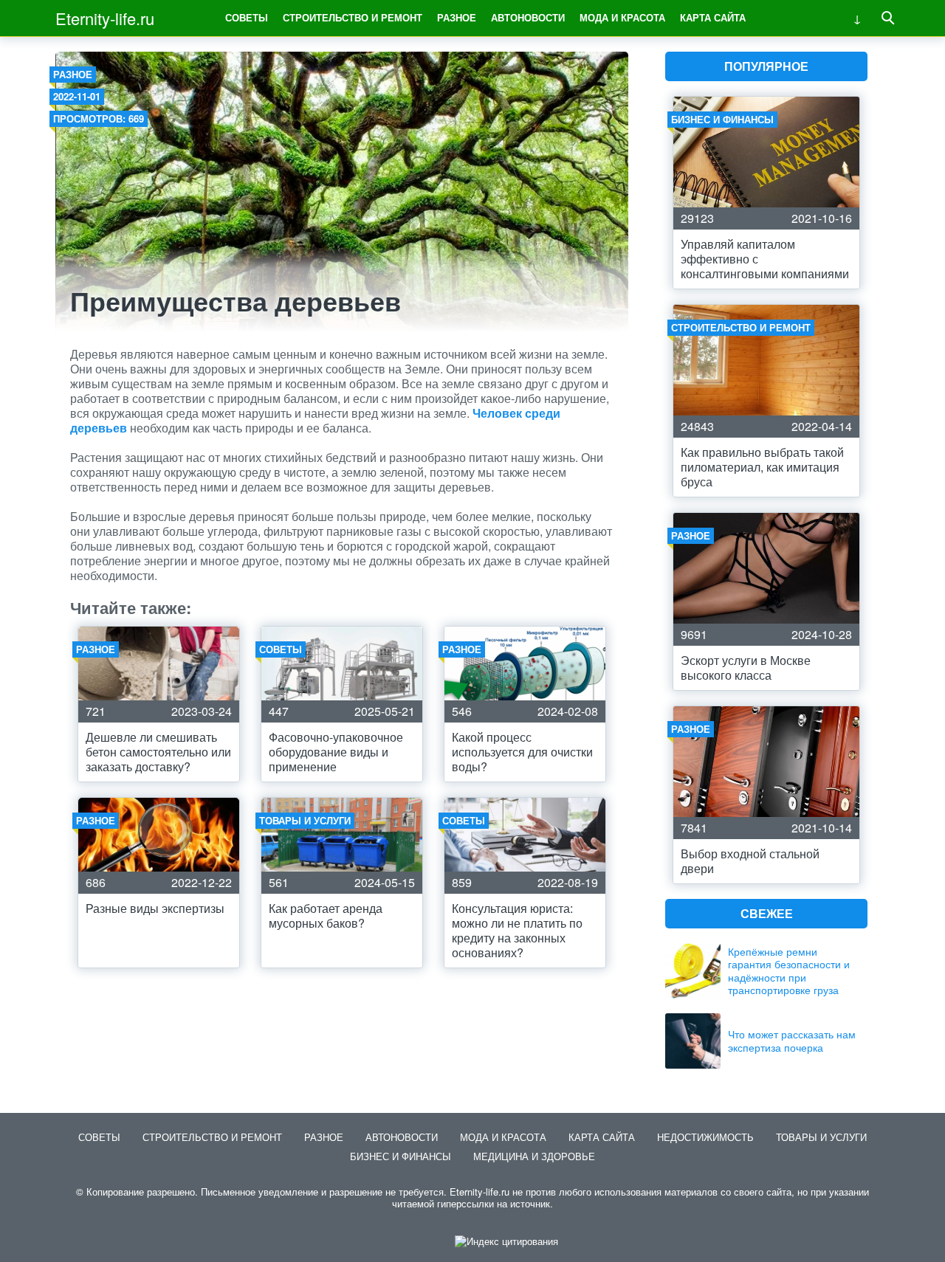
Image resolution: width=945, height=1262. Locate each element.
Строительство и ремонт (352, 17)
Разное (456, 17)
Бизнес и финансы (400, 1156)
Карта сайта (713, 17)
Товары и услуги (821, 1137)
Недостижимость (705, 1137)
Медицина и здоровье (534, 1156)
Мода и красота (622, 17)
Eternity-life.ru (104, 18)
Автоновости (528, 17)
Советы (246, 17)
